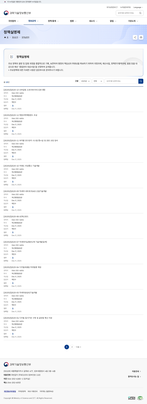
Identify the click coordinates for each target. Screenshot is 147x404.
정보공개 (15, 37)
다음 (77, 347)
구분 (76, 81)
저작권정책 (22, 391)
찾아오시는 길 (133, 376)
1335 (25, 375)
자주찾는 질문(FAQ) (46, 391)
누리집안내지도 (125, 7)
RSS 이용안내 (32, 391)
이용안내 (135, 371)
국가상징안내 (111, 7)
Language (137, 7)
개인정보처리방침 (10, 391)
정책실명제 (25, 37)
